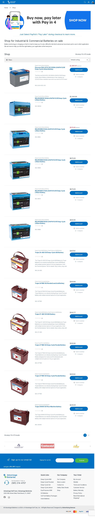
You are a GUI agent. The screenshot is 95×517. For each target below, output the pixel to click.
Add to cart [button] (78, 70)
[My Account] (89, 2)
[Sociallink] (5, 497)
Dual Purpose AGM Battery (55, 250)
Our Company (61, 479)
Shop (58, 490)
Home (6, 7)
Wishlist (75, 482)
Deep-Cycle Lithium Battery (42, 65)
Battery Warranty (78, 490)
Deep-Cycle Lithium (46, 487)
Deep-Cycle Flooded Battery (42, 281)
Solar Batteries (45, 498)
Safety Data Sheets (63, 487)
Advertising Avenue (68, 507)
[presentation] (90, 446)
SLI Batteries (44, 493)
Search (85, 2)
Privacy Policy (77, 493)
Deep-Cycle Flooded (47, 482)
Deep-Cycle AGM (46, 479)
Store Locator (61, 482)
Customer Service (78, 487)
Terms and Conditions (80, 485)
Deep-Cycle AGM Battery (41, 250)
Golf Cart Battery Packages (49, 496)
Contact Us (60, 485)
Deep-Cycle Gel (45, 485)
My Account (77, 479)
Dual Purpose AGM (46, 490)
